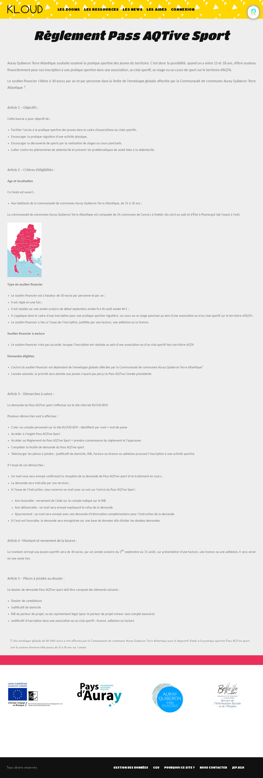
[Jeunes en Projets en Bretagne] (253, 12)
